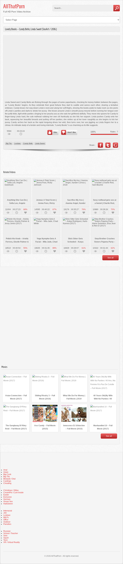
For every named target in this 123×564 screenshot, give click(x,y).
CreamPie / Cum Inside (13, 492)
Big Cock (7, 474)
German (6, 499)
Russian (7, 531)
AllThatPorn (14, 6)
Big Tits (9, 143)
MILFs (6, 517)
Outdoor (6, 522)
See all (110, 258)
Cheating (7, 483)
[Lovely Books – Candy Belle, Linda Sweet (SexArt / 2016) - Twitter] (108, 145)
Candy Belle (28, 143)
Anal (5, 470)
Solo (5, 535)
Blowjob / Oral (9, 479)
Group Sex (8, 501)
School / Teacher (10, 533)
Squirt (5, 538)
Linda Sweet (40, 143)
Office (5, 520)
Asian (5, 472)
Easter (6, 495)
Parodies (7, 524)
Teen (5, 540)
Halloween (8, 504)
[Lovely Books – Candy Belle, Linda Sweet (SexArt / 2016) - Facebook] (100, 145)
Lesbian (17, 143)
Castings (7, 481)
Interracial (7, 511)
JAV (5, 513)
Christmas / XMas (11, 490)
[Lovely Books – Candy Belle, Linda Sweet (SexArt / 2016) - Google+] (115, 145)
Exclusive (7, 497)
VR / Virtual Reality (11, 542)
